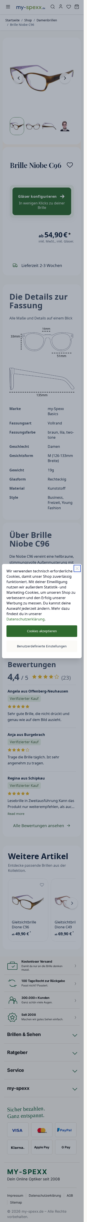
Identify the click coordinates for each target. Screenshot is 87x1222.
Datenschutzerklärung (25, 619)
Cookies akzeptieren (42, 631)
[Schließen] (77, 568)
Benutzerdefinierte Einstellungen (42, 646)
